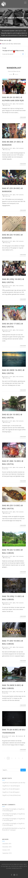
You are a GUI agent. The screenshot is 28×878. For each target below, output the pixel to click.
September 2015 (7, 853)
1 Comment (20, 467)
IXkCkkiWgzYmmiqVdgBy (9, 809)
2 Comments (21, 285)
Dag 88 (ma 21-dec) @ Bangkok (11, 786)
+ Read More (23, 117)
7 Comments (21, 194)
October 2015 (6, 850)
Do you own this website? (8, 54)
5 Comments (21, 241)
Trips (9, 105)
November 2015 (6, 847)
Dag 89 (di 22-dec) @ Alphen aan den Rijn (13, 782)
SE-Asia (6, 105)
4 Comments (21, 148)
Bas (15, 104)
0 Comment (20, 691)
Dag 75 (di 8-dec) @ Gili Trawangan (13, 829)
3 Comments (21, 104)
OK (23, 54)
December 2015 (6, 843)
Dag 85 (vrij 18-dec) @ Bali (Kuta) (11, 795)
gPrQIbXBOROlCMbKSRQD (9, 828)
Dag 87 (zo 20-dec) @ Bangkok (10, 789)
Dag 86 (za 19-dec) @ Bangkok (10, 792)
